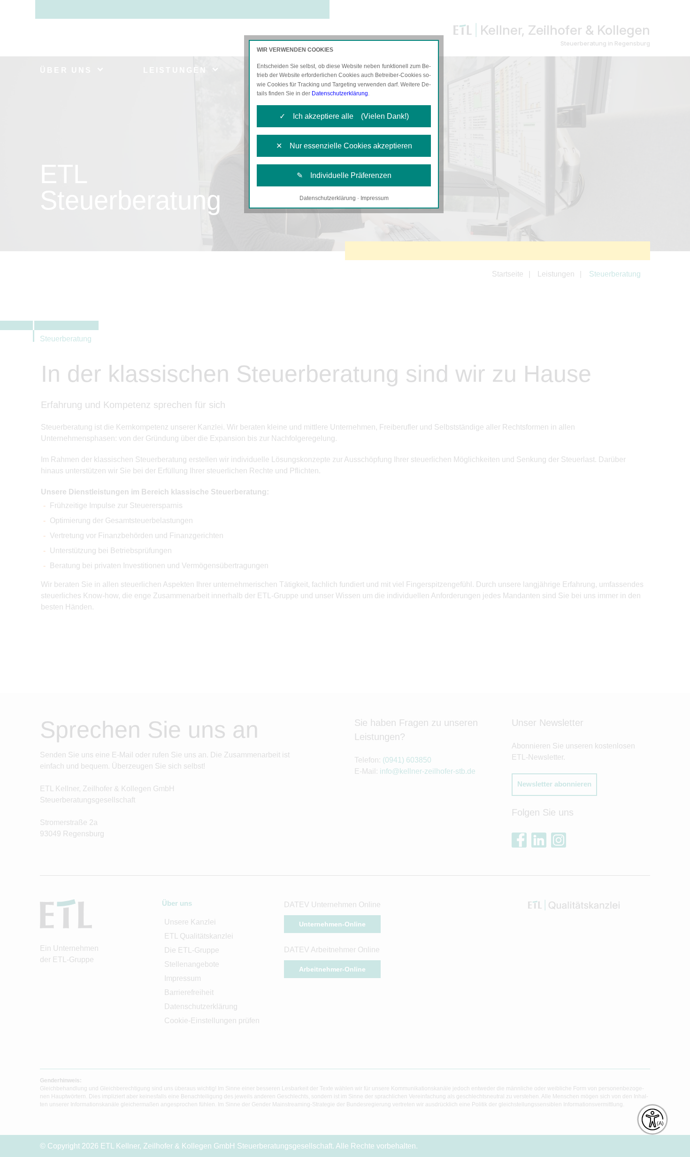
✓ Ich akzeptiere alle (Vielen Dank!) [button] (344, 116)
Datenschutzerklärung (340, 93)
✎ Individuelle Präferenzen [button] (344, 175)
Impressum (374, 198)
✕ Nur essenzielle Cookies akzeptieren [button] (344, 146)
